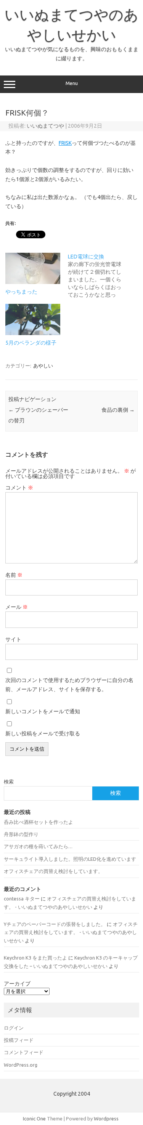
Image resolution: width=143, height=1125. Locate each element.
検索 (9, 781)
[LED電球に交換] (99, 276)
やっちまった (21, 292)
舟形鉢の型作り (21, 834)
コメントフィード (23, 1052)
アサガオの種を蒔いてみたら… (38, 846)
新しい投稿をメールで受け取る (42, 733)
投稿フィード (19, 1040)
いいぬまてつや (45, 126)
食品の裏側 (118, 410)
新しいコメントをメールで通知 (42, 711)
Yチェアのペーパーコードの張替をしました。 (55, 924)
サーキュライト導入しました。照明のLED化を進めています (70, 859)
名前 (13, 575)
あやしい (43, 365)
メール (16, 607)
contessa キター (22, 898)
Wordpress (106, 1118)
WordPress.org (20, 1064)
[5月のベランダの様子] (32, 319)
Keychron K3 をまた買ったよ (35, 957)
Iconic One (34, 1118)
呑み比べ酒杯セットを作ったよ (38, 822)
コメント (19, 488)
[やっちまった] (32, 268)
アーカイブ (17, 984)
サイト (13, 639)
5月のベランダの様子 (30, 343)
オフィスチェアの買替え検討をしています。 (53, 871)
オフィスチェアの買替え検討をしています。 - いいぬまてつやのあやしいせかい (71, 932)
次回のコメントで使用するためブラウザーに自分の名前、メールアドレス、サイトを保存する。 (69, 684)
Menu (72, 83)
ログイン (14, 1027)
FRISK (65, 143)
